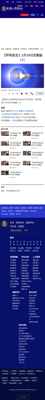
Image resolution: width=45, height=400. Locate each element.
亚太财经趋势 (14, 284)
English (26, 211)
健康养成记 (16, 303)
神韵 (7, 2)
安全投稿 (5, 373)
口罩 (16, 111)
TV (33, 15)
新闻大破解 (25, 273)
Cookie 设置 (22, 397)
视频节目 (9, 49)
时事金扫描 (25, 265)
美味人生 (32, 306)
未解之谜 (36, 260)
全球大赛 (35, 251)
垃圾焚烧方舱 (7, 114)
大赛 (12, 2)
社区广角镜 (14, 281)
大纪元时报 (24, 378)
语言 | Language (38, 2)
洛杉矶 (23, 208)
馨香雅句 (36, 268)
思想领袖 (24, 270)
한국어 (18, 214)
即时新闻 (29, 248)
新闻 (12, 238)
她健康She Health (18, 298)
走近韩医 (15, 309)
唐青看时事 (25, 278)
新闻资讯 (20, 222)
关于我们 (14, 371)
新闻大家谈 (25, 260)
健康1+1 (15, 295)
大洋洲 (29, 208)
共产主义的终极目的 (25, 336)
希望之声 (5, 380)
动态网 (34, 380)
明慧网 (27, 380)
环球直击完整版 (33, 49)
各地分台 (19, 2)
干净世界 (34, 378)
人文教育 (36, 257)
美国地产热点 (37, 278)
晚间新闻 (13, 268)
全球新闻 (13, 260)
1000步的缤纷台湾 (34, 318)
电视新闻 (16, 49)
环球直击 (24, 49)
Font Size (26, 93)
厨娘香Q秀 (32, 314)
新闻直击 (13, 270)
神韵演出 (27, 251)
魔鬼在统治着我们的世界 (27, 339)
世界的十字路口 (26, 281)
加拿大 (17, 208)
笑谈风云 (36, 263)
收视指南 (22, 371)
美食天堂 (32, 303)
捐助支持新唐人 (16, 230)
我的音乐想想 (33, 322)
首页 (2, 49)
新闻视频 (14, 257)
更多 (20, 383)
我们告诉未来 (23, 328)
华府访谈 (13, 276)
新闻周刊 (13, 273)
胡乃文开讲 (16, 301)
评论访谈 (25, 257)
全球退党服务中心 (16, 380)
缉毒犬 (13, 117)
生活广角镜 (32, 295)
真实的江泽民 (23, 344)
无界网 (4, 383)
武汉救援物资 (28, 111)
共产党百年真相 (24, 333)
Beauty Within (33, 309)
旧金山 (4, 211)
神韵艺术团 (14, 378)
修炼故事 (21, 360)
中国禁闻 (13, 265)
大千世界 (32, 311)
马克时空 (24, 284)
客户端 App (31, 373)
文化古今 (36, 276)
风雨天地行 (22, 349)
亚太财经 (13, 286)
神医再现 (15, 306)
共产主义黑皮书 (24, 352)
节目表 (13, 226)
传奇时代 (21, 331)
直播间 (21, 226)
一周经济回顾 (14, 278)
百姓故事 (21, 354)
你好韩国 (32, 301)
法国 (40, 208)
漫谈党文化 (22, 357)
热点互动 (24, 263)
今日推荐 (37, 248)
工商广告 (21, 362)
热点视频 (21, 248)
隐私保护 (31, 371)
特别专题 (22, 325)
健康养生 (16, 292)
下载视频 (40, 93)
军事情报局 (25, 276)
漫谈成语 (36, 270)
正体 (25, 2)
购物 (26, 230)
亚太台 (10, 211)
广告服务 (13, 373)
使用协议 (39, 371)
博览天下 (13, 251)
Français (33, 211)
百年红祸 (21, 346)
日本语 (11, 214)
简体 (29, 2)
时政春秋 (24, 268)
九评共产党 (22, 341)
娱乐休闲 (33, 292)
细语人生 (24, 289)
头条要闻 (13, 248)
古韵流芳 (36, 265)
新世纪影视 (12, 383)
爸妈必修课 (36, 273)
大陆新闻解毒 (25, 286)
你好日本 (32, 298)
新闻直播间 (25, 15)
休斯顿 (35, 208)
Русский (5, 214)
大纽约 (11, 208)
